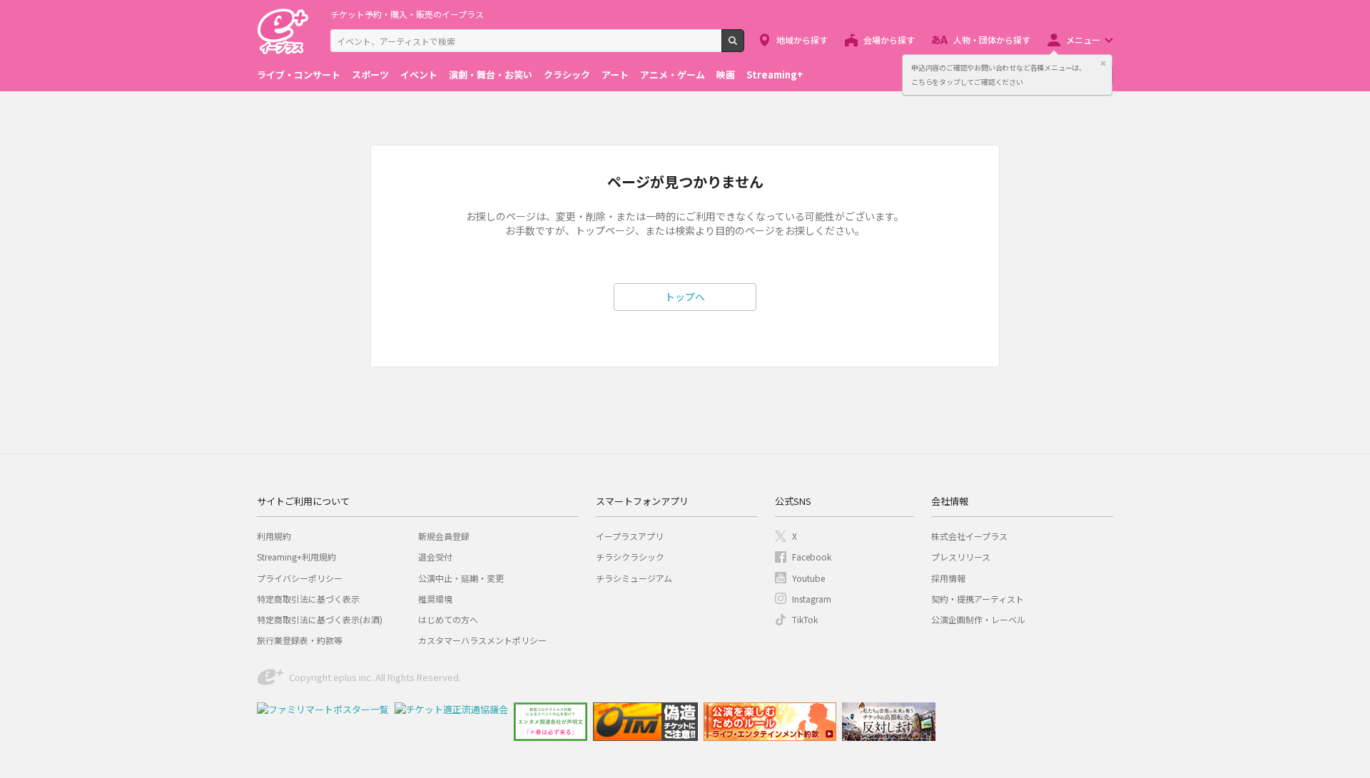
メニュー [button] (1083, 40)
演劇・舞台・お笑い (490, 74)
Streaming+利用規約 (296, 557)
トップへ (685, 297)
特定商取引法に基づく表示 (308, 599)
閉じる (1103, 63)
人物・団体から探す (991, 40)
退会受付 (435, 557)
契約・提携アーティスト (977, 599)
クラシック (567, 74)
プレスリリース (960, 557)
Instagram (811, 599)
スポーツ (370, 74)
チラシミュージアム (634, 578)
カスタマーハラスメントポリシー (482, 640)
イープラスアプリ (630, 536)
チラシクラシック (630, 557)
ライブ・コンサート (298, 74)
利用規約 (274, 536)
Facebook (811, 557)
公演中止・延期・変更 (461, 578)
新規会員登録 (444, 536)
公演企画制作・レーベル (978, 619)
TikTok (805, 619)
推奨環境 (435, 599)
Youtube (808, 578)
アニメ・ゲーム (672, 74)
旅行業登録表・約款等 (299, 640)
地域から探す (802, 40)
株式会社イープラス (969, 536)
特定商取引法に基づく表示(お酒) (319, 619)
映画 (725, 74)
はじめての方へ (448, 619)
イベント (418, 74)
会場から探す (889, 40)
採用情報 (948, 578)
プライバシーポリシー (299, 578)
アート (615, 74)
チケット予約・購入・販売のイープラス (407, 14)
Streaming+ (774, 74)
